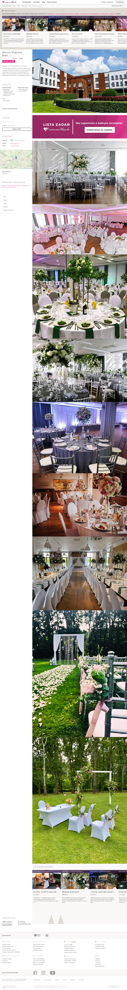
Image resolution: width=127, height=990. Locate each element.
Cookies (57, 979)
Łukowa (112, 14)
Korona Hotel (77, 34)
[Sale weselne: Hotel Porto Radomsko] (13, 23)
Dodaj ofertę (120, 2)
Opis (4, 196)
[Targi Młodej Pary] (46, 935)
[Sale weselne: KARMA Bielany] (36, 23)
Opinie (5, 203)
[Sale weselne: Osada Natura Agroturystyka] (59, 23)
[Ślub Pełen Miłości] (37, 935)
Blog (43, 2)
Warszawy (51, 14)
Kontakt (5, 206)
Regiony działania (8, 210)
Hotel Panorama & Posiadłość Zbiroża (109, 34)
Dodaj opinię (16, 129)
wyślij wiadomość (14, 143)
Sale (19, 5)
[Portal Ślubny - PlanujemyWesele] (9, 2)
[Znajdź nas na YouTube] (52, 972)
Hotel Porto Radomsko (12, 34)
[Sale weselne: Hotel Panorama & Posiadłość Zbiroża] (105, 23)
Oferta (5, 200)
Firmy (14, 5)
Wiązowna (24, 5)
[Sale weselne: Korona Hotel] (82, 23)
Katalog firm (26, 2)
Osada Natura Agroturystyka (60, 34)
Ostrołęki (104, 14)
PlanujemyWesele (6, 5)
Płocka (70, 14)
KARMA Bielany (32, 34)
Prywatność (48, 979)
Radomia (64, 14)
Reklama (73, 979)
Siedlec (76, 14)
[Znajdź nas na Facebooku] (35, 972)
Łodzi (58, 14)
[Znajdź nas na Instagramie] (43, 972)
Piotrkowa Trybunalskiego (90, 14)
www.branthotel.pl (15, 145)
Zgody (65, 979)
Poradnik (36, 2)
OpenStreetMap (24, 168)
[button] (53, 2)
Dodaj (21, 58)
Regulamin (37, 979)
